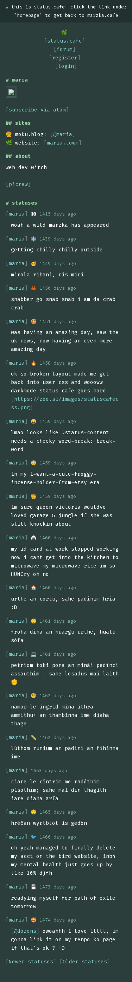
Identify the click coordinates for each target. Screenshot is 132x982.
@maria (62, 134)
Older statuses (85, 961)
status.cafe (64, 40)
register (64, 57)
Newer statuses (31, 961)
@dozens (25, 931)
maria (17, 213)
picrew (18, 184)
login (66, 66)
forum (65, 49)
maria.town (62, 142)
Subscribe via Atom (37, 109)
